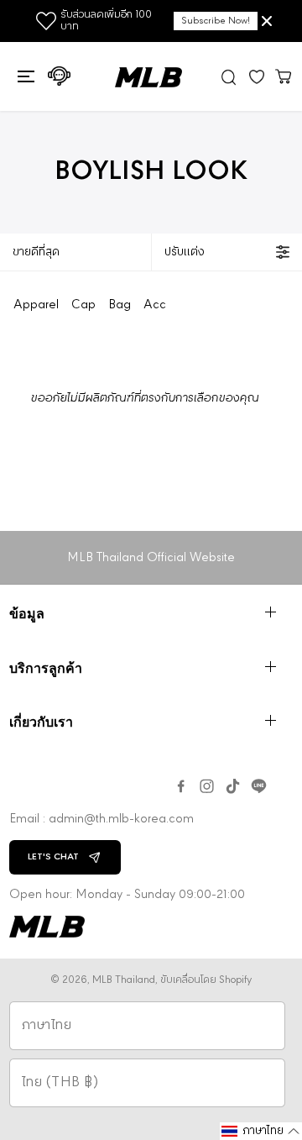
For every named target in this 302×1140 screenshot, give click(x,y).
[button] (24, 76)
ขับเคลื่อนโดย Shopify (206, 980)
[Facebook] (181, 786)
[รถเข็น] (283, 75)
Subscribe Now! (215, 21)
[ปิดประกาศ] (266, 21)
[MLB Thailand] (148, 77)
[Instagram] (207, 786)
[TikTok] (233, 786)
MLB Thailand (123, 980)
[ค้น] (229, 76)
